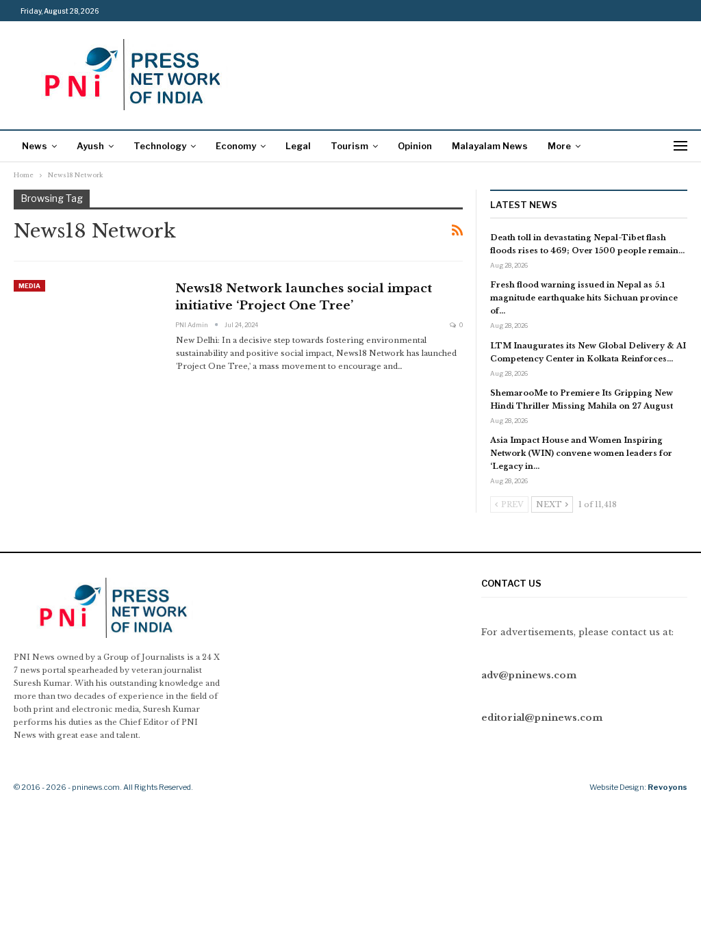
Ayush (90, 145)
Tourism (349, 145)
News (34, 145)
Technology (159, 145)
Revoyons (667, 787)
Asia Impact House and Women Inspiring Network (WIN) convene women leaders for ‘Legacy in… (581, 453)
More (559, 145)
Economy (236, 145)
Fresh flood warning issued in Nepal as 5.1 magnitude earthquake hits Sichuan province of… (584, 298)
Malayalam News (490, 145)
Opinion (415, 145)
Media (29, 286)
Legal (298, 145)
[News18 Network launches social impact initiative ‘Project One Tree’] (85, 326)
